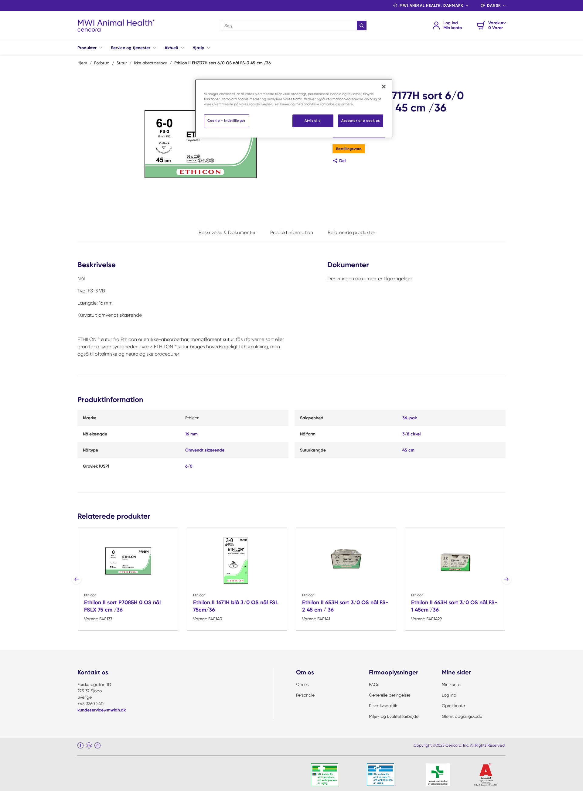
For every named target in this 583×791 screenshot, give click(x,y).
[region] (293, 108)
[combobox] (294, 25)
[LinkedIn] (89, 745)
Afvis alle (313, 120)
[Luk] (383, 86)
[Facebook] (80, 745)
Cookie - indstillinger (226, 120)
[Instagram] (97, 745)
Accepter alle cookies (360, 120)
